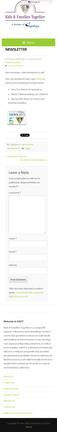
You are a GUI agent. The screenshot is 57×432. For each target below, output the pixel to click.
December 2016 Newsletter (33, 160)
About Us (8, 376)
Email (13, 251)
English (36, 2)
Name (13, 238)
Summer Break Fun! (17, 156)
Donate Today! (11, 395)
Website (13, 265)
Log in (29, 427)
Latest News (26, 144)
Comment (15, 192)
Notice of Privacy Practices (18, 413)
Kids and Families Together (28, 14)
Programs (9, 382)
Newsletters (13, 148)
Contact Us (9, 407)
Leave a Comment (15, 66)
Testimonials (11, 388)
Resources (9, 401)
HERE (39, 79)
